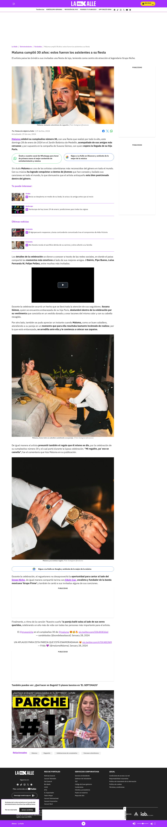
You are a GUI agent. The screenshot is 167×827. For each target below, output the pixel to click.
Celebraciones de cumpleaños (67, 753)
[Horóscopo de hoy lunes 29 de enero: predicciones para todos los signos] (18, 210)
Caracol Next (48, 804)
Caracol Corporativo (50, 801)
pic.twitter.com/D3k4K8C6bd (93, 631)
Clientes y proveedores (82, 790)
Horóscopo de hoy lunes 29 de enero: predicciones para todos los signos (58, 209)
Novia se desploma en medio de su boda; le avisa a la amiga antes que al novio (61, 196)
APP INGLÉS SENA (105, 10)
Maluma (34, 753)
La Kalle (14, 46)
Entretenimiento (26, 46)
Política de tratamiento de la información (122, 781)
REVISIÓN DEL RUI (71, 10)
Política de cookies (115, 784)
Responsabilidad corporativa (118, 778)
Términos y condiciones (116, 787)
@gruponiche (26, 631)
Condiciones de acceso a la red (119, 776)
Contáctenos (79, 787)
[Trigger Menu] (14, 4)
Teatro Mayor (48, 795)
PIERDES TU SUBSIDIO (88, 10)
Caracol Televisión (50, 778)
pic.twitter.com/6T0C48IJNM (97, 642)
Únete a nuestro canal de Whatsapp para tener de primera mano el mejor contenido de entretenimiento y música (39, 158)
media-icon (83, 823)
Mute (134, 823)
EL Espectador (49, 793)
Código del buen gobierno (83, 784)
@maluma (64, 631)
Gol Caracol (48, 781)
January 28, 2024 (81, 635)
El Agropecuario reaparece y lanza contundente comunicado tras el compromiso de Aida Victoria (68, 232)
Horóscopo (29, 206)
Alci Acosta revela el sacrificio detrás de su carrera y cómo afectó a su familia (60, 245)
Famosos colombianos (91, 753)
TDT (76, 781)
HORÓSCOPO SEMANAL (54, 10)
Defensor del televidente (83, 778)
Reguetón (47, 753)
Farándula (38, 46)
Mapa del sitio (79, 795)
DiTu (45, 790)
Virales (28, 194)
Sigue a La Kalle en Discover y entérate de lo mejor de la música (90, 157)
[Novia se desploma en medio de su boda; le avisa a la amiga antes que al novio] (18, 197)
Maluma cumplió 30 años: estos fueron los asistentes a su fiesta (67, 46)
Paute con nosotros (81, 793)
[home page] (83, 3)
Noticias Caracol (49, 776)
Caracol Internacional (51, 798)
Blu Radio (47, 784)
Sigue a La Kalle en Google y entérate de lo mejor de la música (64, 569)
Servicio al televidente (82, 776)
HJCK (46, 787)
